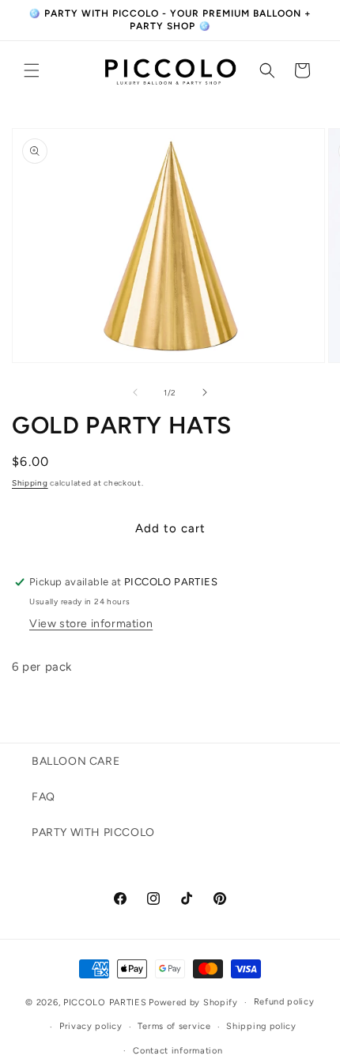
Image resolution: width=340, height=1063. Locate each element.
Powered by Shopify (193, 1002)
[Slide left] (135, 392)
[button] (31, 70)
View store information (91, 623)
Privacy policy (91, 1026)
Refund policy (284, 1002)
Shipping (30, 483)
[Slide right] (204, 392)
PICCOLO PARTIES (105, 1002)
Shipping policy (261, 1026)
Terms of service (174, 1026)
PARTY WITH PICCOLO (93, 832)
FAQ (43, 797)
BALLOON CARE (75, 761)
